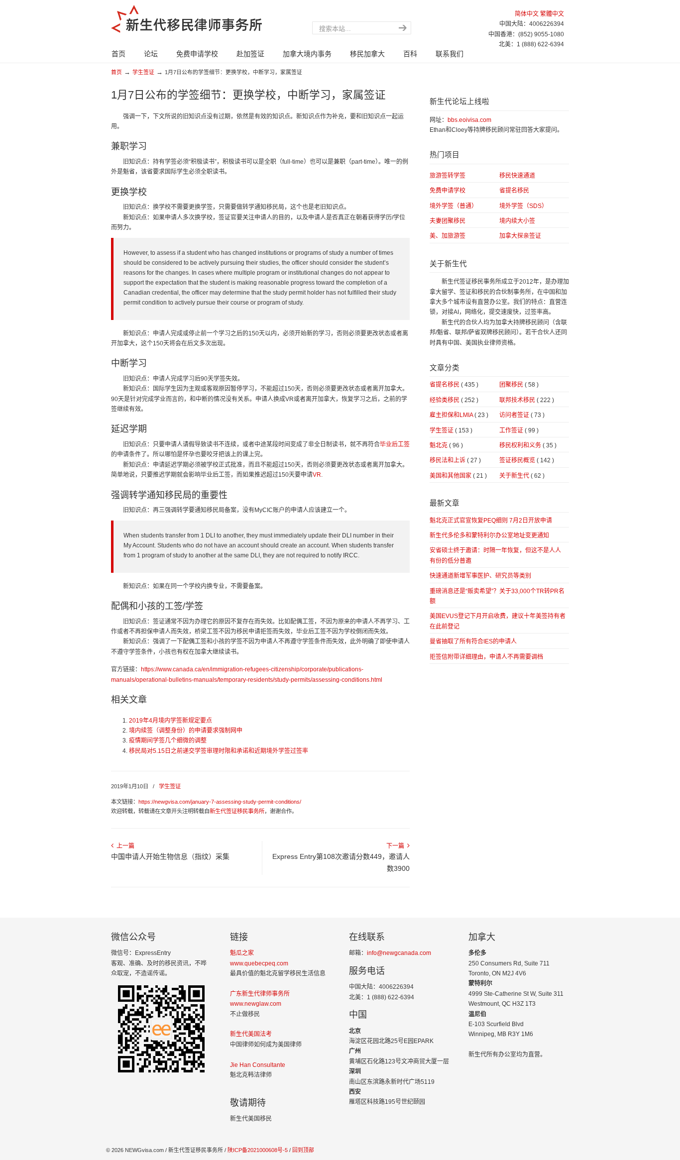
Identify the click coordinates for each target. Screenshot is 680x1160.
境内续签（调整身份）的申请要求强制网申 (185, 730)
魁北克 (446, 445)
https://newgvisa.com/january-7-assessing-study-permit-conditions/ (219, 802)
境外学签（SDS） (523, 206)
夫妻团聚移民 (447, 220)
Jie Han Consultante (257, 1064)
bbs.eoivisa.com (469, 119)
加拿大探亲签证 (520, 235)
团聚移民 (519, 384)
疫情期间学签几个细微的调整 (168, 740)
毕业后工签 (395, 444)
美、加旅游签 (447, 235)
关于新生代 (522, 475)
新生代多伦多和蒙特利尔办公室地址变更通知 (489, 535)
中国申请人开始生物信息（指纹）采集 (170, 856)
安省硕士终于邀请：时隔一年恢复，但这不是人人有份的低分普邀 (495, 555)
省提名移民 (514, 190)
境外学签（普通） (453, 206)
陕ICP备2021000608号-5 (257, 1150)
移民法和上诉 (455, 460)
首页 (116, 72)
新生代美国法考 (251, 1034)
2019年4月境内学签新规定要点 (170, 720)
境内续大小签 (517, 220)
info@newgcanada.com (399, 952)
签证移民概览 (526, 460)
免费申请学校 (447, 190)
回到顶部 (303, 1150)
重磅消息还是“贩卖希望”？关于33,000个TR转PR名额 (497, 596)
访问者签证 (522, 415)
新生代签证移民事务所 (237, 811)
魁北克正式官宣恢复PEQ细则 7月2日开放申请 (491, 520)
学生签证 (143, 72)
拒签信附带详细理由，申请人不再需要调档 (486, 656)
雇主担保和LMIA (459, 415)
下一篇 (396, 846)
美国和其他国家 (458, 475)
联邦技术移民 (526, 400)
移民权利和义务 (528, 445)
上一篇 (123, 846)
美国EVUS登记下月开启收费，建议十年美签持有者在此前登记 (498, 621)
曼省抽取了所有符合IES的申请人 (473, 641)
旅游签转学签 (447, 175)
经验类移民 (454, 400)
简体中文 (527, 13)
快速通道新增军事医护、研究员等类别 (480, 575)
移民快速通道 (517, 175)
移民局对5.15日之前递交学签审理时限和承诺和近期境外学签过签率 (218, 750)
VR (317, 474)
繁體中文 (552, 13)
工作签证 (519, 430)
